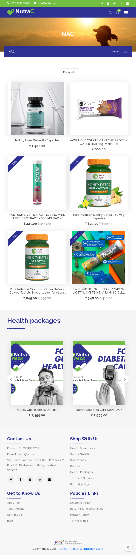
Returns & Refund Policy (86, 508)
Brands (75, 466)
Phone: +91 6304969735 (23, 448)
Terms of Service (81, 478)
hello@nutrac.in (46, 3)
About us (13, 502)
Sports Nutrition (81, 454)
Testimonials (15, 508)
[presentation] (11, 379)
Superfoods (78, 460)
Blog (10, 520)
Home (115, 51)
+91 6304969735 (19, 3)
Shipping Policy (80, 502)
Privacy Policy (79, 514)
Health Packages (81, 472)
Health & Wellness (82, 448)
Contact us (14, 514)
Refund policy (79, 484)
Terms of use (79, 520)
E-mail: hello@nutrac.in (23, 454)
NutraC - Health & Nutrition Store (80, 548)
